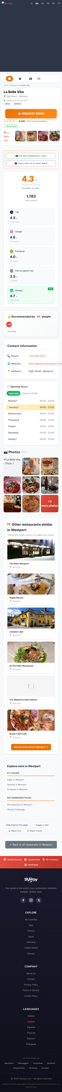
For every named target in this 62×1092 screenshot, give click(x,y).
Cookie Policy (31, 996)
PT (59, 3)
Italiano (31, 1016)
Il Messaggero (23, 1063)
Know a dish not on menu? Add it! (33, 163)
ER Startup (33, 1068)
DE (53, 3)
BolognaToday (19, 1068)
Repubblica (9, 1063)
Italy (31, 925)
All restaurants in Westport (19, 804)
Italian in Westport (15, 780)
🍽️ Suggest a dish (41, 825)
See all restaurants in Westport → (31, 747)
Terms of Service (31, 990)
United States (31, 947)
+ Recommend (11, 126)
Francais (31, 1033)
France (31, 930)
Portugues (31, 1044)
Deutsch (31, 1038)
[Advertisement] (31, 38)
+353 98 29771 (37, 355)
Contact (31, 979)
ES (42, 3)
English (31, 1021)
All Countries (31, 919)
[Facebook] (23, 900)
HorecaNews (38, 1063)
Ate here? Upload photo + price (32, 156)
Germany (31, 942)
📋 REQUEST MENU (31, 113)
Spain (31, 936)
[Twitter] (39, 900)
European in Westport (17, 789)
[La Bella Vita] (9, 136)
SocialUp (45, 1068)
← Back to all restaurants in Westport (31, 844)
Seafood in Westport (16, 784)
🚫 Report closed (34, 831)
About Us (31, 973)
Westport (13, 85)
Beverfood (51, 1063)
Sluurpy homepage (16, 809)
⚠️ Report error (14, 831)
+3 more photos (49, 503)
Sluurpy (31, 953)
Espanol (31, 1027)
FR (48, 3)
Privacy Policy (31, 984)
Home (6, 85)
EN (37, 3)
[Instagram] (31, 900)
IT (32, 3)
